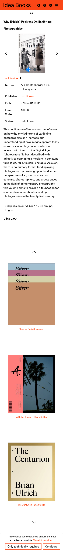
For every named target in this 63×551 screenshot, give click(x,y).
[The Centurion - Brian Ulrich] (31, 472)
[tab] (13, 78)
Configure (51, 546)
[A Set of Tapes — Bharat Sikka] (31, 384)
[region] (31, 53)
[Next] (56, 53)
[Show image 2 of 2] (34, 69)
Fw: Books (27, 96)
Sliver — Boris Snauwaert (31, 329)
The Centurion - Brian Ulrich (31, 504)
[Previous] (6, 53)
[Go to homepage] (17, 5)
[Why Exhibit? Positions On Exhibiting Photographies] (31, 53)
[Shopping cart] (45, 4)
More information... (43, 540)
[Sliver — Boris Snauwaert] (31, 294)
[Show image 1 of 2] (28, 69)
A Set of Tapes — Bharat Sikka (31, 417)
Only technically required (23, 546)
